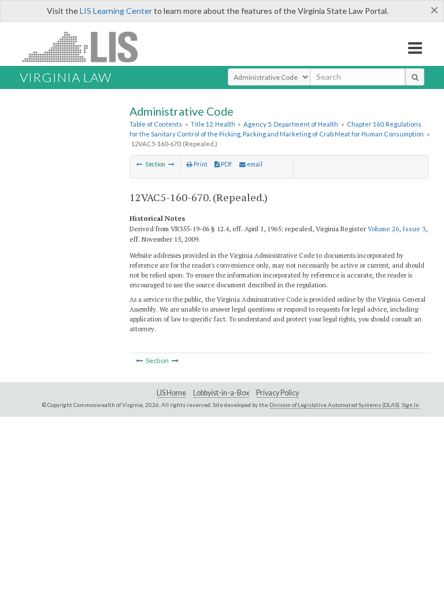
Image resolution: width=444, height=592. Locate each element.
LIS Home (171, 392)
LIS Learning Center (116, 11)
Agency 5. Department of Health (290, 124)
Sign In (410, 404)
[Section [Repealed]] (139, 164)
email (254, 164)
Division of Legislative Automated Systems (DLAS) (334, 404)
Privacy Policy (277, 392)
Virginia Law (66, 77)
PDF (226, 164)
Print (200, 164)
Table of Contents (156, 124)
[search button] (414, 77)
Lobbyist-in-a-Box (221, 392)
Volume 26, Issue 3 (397, 228)
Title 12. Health (213, 124)
